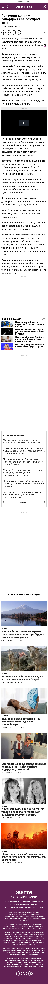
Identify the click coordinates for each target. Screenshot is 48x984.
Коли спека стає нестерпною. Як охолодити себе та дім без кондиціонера (20, 721)
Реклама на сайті (12, 901)
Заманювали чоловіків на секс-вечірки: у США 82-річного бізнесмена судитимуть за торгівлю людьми (24, 451)
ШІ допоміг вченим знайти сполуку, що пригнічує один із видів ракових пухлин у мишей (23, 483)
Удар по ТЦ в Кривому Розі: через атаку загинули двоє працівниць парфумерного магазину (23, 473)
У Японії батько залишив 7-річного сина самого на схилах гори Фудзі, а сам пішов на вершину (22, 634)
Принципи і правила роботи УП (18, 907)
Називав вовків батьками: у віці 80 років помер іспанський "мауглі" (22, 678)
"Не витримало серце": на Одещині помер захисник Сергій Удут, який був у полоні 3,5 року (23, 462)
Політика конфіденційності (31, 901)
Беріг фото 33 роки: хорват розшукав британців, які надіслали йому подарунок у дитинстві (22, 494)
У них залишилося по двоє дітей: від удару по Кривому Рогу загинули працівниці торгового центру (22, 811)
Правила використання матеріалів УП (24, 904)
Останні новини (13, 435)
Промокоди (38, 907)
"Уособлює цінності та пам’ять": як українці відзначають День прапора (21, 441)
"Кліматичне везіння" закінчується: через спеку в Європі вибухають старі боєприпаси (23, 856)
